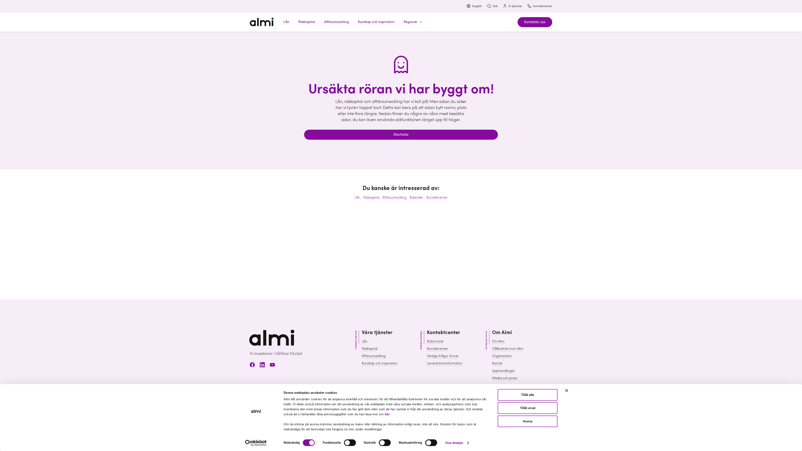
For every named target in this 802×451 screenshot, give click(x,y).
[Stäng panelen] (566, 390)
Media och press (504, 378)
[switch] (350, 442)
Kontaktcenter (542, 6)
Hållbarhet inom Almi (507, 349)
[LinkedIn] (262, 365)
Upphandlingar (503, 371)
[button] (412, 22)
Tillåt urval (527, 408)
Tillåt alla (527, 395)
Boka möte (435, 341)
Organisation (502, 356)
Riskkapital (371, 197)
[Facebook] (252, 365)
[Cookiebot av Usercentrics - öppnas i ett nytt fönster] (256, 443)
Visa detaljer (454, 443)
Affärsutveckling (394, 197)
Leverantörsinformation (444, 363)
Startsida (401, 134)
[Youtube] (272, 365)
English (477, 6)
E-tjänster (515, 6)
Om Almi (498, 341)
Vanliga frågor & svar (443, 356)
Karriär (497, 363)
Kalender (416, 197)
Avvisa (527, 421)
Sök (495, 6)
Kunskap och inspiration (379, 363)
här (387, 414)
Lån (357, 197)
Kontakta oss (535, 22)
